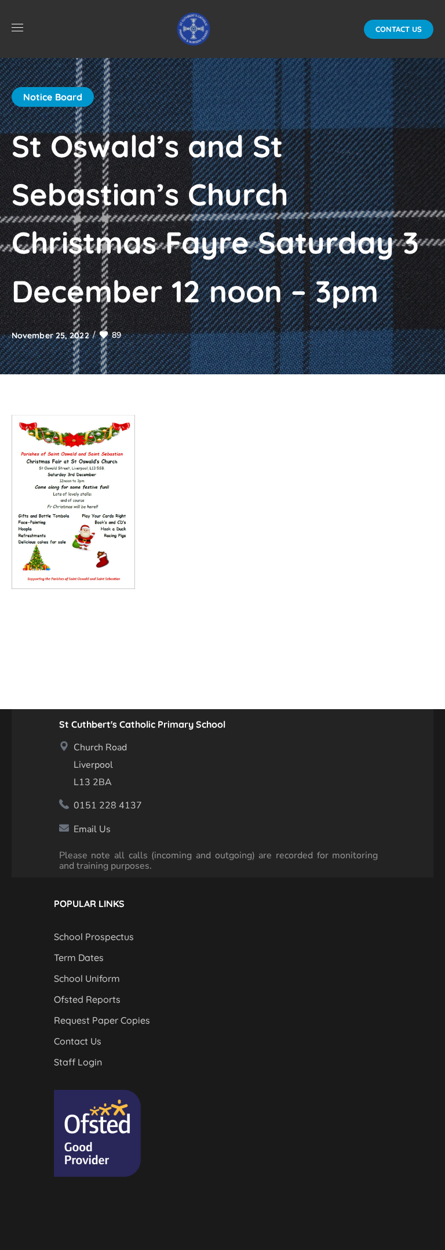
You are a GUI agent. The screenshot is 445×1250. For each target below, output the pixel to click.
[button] (398, 29)
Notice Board (52, 97)
